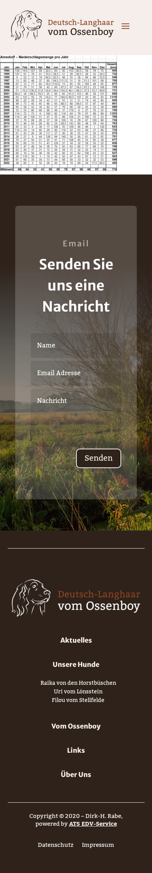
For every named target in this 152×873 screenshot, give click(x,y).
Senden (99, 458)
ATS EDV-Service (93, 824)
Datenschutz (55, 847)
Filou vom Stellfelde (78, 702)
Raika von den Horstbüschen (78, 685)
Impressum (98, 847)
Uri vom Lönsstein (78, 693)
